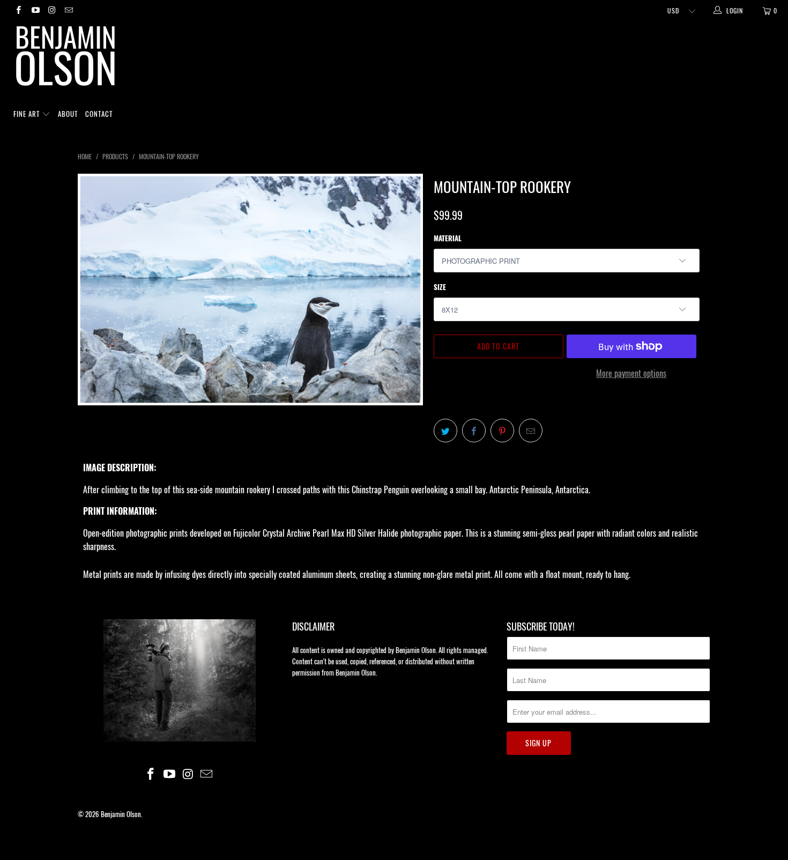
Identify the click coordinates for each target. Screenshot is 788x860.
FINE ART (27, 113)
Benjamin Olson (121, 814)
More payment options (631, 373)
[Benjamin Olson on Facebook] (18, 10)
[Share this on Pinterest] (502, 430)
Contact (99, 113)
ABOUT (68, 113)
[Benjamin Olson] (399, 58)
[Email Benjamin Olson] (68, 10)
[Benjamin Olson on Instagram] (51, 10)
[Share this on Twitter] (445, 430)
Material (448, 238)
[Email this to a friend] (530, 430)
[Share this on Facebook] (474, 430)
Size (440, 286)
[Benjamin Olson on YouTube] (34, 10)
